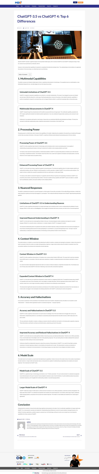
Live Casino (27, 6)
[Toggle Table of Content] (29, 74)
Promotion (34, 6)
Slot (22, 6)
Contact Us (55, 6)
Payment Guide (42, 6)
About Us (49, 6)
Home (17, 6)
